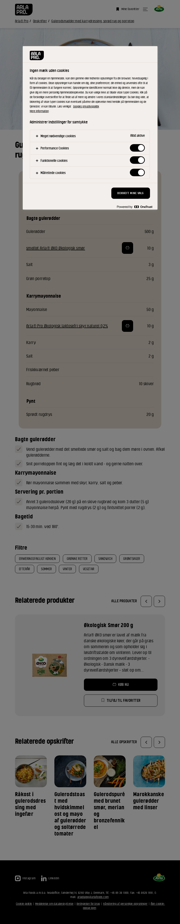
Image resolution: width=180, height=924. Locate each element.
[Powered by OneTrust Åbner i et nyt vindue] (134, 207)
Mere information (39, 111)
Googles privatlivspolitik (86, 106)
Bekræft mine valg (130, 193)
